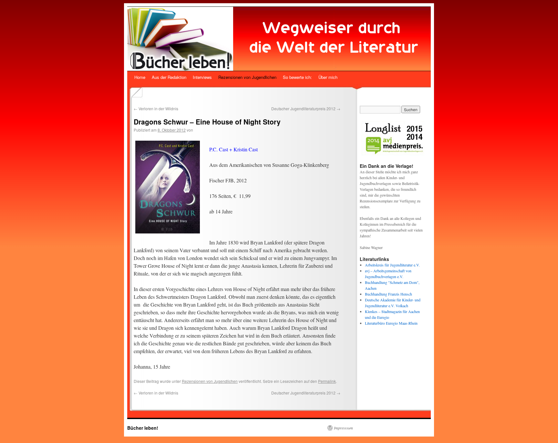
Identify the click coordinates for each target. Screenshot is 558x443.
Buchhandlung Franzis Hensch (388, 294)
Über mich (327, 77)
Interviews (202, 77)
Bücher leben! (142, 428)
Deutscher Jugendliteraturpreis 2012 (305, 108)
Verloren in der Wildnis (156, 108)
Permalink (327, 381)
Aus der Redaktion (169, 77)
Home (139, 77)
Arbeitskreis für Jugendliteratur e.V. (392, 264)
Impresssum (343, 427)
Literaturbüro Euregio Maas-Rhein (391, 323)
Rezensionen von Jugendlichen (247, 77)
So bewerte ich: (297, 77)
